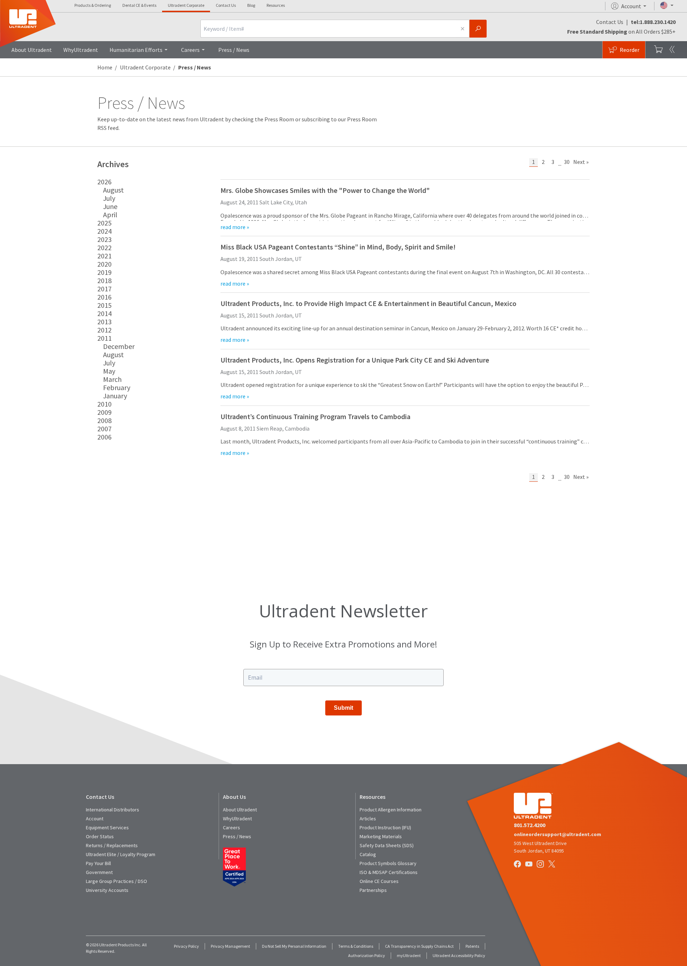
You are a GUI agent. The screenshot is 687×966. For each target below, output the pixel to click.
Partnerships (373, 890)
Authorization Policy (366, 955)
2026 (104, 181)
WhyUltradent (80, 49)
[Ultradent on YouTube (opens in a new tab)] (529, 864)
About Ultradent (31, 49)
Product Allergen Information (391, 809)
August (113, 189)
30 (567, 161)
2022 (104, 247)
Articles (368, 818)
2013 (104, 321)
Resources (276, 5)
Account (94, 818)
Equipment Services (107, 827)
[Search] (478, 29)
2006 (104, 436)
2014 (104, 313)
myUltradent (409, 955)
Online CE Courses (379, 881)
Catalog (368, 854)
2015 (104, 305)
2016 (104, 296)
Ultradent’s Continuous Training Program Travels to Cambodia (315, 416)
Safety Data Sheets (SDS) (387, 845)
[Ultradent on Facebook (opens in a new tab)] (518, 864)
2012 (104, 329)
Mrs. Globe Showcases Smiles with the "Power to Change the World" (325, 190)
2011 (104, 338)
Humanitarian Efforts (135, 49)
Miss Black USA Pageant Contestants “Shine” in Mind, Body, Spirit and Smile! (337, 246)
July (109, 198)
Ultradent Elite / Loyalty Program (120, 854)
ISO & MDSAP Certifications (389, 872)
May (109, 371)
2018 (104, 280)
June (110, 206)
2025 (104, 222)
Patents (472, 946)
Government (99, 872)
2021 (104, 255)
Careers (190, 49)
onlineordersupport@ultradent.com (557, 834)
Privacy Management (230, 946)
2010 (104, 403)
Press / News (233, 49)
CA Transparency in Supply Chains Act (419, 946)
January (115, 395)
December (119, 346)
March (112, 379)
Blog (251, 5)
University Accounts (107, 890)
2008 (104, 420)
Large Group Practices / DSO (116, 881)
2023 (104, 239)
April (110, 214)
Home (104, 67)
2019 (104, 272)
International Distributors (112, 809)
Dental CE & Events (139, 5)
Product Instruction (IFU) (385, 827)
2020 (104, 263)
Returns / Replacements (112, 845)
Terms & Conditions (355, 946)
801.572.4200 (529, 825)
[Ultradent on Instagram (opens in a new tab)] (541, 864)
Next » (581, 161)
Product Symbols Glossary (388, 863)
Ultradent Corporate (186, 5)
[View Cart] (658, 49)
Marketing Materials (381, 836)
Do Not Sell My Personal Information (294, 946)
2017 (104, 288)
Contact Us (226, 5)
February (116, 387)
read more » (234, 226)
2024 (104, 231)
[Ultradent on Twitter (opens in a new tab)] (552, 864)
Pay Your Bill (98, 863)
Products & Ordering (92, 5)
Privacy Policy (186, 946)
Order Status (100, 836)
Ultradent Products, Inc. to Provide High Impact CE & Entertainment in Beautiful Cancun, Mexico (368, 303)
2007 (104, 428)
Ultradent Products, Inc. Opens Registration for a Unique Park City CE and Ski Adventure (354, 359)
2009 (104, 412)
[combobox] (328, 29)
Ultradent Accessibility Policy (459, 955)
